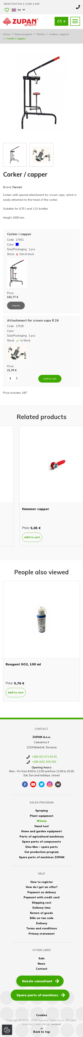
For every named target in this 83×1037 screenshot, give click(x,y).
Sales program (23, 34)
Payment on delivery (41, 892)
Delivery (41, 923)
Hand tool (41, 826)
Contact (41, 968)
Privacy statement (42, 933)
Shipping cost (41, 902)
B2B (37, 3)
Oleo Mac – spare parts (41, 846)
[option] (41, 486)
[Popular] (7, 10)
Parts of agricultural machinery (42, 836)
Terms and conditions (41, 928)
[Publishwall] (58, 784)
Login (29, 3)
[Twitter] (41, 784)
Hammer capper (19, 509)
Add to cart (16, 537)
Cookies (41, 1015)
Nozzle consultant (37, 981)
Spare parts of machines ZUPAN (41, 857)
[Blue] (17, 244)
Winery (40, 34)
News (41, 963)
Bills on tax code (41, 918)
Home (6, 34)
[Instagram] (50, 784)
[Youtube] (33, 784)
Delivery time (41, 907)
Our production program (41, 852)
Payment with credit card (41, 897)
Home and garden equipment (41, 831)
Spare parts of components (41, 841)
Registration (13, 3)
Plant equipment (41, 815)
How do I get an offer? (41, 887)
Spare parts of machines (37, 995)
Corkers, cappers (59, 34)
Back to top (41, 1031)
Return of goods (41, 913)
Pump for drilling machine (47, 664)
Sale (41, 958)
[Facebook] (25, 784)
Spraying (41, 810)
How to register (41, 882)
